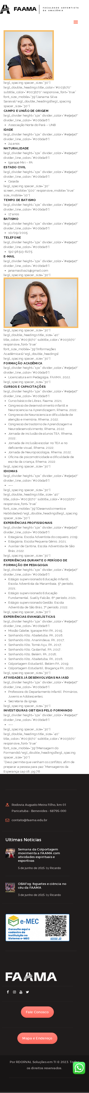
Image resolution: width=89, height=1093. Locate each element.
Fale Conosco (37, 1012)
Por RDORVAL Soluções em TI (33, 1062)
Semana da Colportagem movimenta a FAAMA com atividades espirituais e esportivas (39, 855)
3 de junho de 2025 (31, 895)
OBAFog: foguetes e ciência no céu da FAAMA (42, 886)
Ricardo (55, 868)
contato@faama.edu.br (29, 820)
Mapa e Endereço (37, 1038)
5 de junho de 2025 (31, 868)
